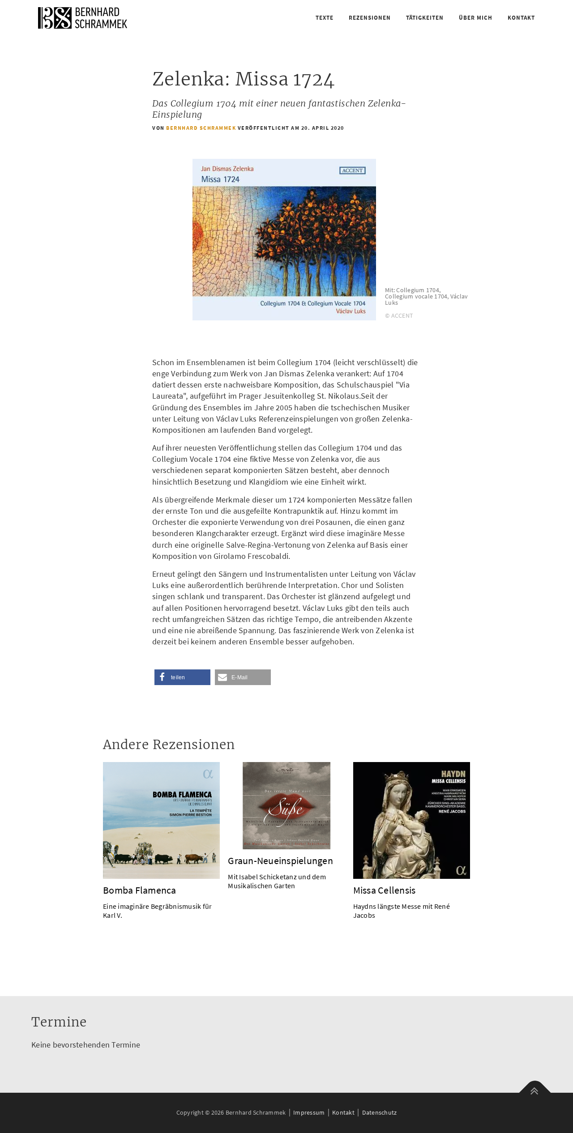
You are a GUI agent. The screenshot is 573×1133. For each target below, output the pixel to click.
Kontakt (521, 17)
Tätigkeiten (425, 17)
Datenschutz (379, 1112)
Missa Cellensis (384, 890)
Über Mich (475, 17)
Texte (325, 17)
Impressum (309, 1112)
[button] (182, 677)
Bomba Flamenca (139, 890)
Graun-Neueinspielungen (280, 860)
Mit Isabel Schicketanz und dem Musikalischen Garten (277, 881)
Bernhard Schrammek (201, 127)
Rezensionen (370, 17)
